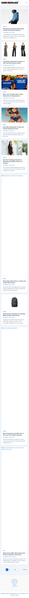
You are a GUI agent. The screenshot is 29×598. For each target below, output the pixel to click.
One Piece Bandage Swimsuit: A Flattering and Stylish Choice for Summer (12, 161)
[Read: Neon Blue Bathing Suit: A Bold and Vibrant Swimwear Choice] (14, 115)
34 (15, 569)
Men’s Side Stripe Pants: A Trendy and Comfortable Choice (14, 281)
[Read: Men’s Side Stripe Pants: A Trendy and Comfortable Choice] (14, 225)
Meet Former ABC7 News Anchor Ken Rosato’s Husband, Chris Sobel (14, 553)
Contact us (14, 586)
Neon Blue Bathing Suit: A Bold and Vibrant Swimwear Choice (13, 127)
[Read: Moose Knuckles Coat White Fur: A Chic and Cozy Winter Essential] (14, 378)
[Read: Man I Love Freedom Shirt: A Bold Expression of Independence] (14, 82)
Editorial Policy (14, 581)
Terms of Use (14, 582)
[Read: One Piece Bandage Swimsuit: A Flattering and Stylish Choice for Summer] (14, 147)
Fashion (4, 26)
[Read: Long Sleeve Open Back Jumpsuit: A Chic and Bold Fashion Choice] (14, 49)
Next (25, 569)
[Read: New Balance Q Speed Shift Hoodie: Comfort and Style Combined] (14, 16)
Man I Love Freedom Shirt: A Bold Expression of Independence (13, 95)
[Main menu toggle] (26, 2)
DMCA (14, 584)
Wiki (4, 550)
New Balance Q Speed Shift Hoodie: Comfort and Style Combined (13, 29)
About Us (14, 579)
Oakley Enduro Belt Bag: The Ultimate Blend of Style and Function (14, 314)
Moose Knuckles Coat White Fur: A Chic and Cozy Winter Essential (13, 434)
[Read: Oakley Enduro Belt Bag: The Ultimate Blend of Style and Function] (14, 301)
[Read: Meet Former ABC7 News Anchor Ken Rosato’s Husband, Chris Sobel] (14, 497)
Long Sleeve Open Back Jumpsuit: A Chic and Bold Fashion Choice (13, 62)
